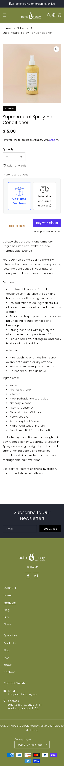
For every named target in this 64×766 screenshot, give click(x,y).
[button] (4, 15)
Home (7, 28)
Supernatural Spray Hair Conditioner (27, 33)
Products (10, 603)
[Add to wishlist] (4, 165)
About (8, 624)
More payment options (47, 231)
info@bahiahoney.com (23, 694)
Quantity (8, 149)
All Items (22, 28)
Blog (7, 610)
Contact (9, 672)
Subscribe (50, 529)
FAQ (6, 617)
